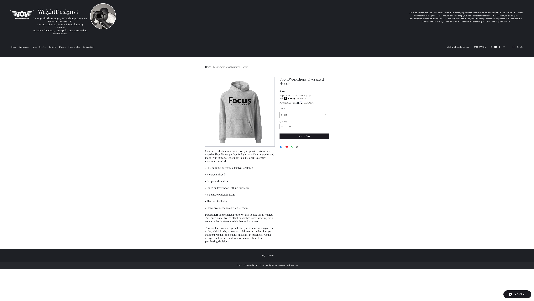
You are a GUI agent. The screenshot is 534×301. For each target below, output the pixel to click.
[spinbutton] (285, 126)
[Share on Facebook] (281, 147)
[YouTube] (495, 47)
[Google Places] (491, 47)
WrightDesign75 (58, 11)
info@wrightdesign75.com (458, 47)
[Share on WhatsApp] (292, 147)
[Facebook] (499, 47)
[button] (53, 47)
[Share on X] (297, 147)
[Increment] (290, 126)
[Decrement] (281, 126)
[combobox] (304, 115)
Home (208, 66)
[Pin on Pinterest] (286, 147)
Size (282, 108)
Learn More (301, 98)
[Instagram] (503, 47)
